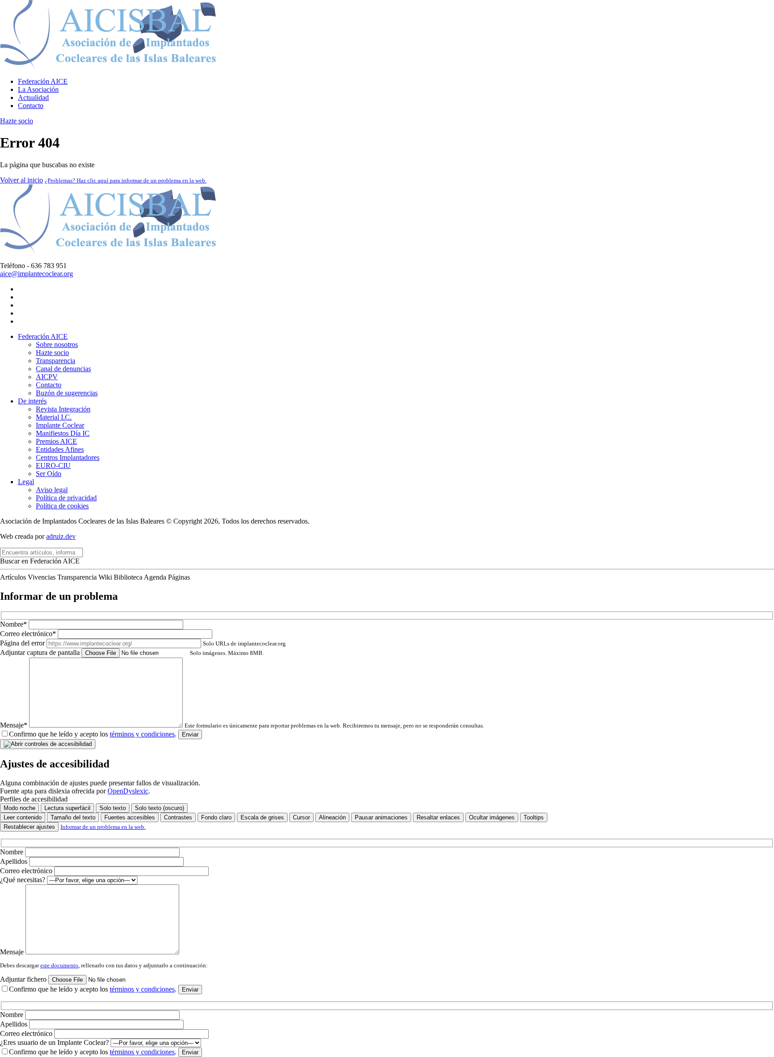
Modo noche (19, 808)
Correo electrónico (27, 871)
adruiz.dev (61, 536)
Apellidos (14, 861)
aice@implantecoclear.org (36, 273)
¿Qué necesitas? (23, 880)
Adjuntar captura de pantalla (132, 652)
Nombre (12, 852)
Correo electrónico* (29, 633)
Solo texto (112, 808)
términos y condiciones (142, 734)
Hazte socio (16, 121)
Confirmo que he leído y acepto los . (92, 734)
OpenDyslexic (128, 791)
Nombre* (14, 624)
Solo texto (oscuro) (159, 808)
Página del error (143, 643)
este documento (59, 965)
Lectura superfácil (67, 808)
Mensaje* (242, 725)
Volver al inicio (21, 180)
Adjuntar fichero (24, 979)
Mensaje (13, 952)
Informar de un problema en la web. (103, 826)
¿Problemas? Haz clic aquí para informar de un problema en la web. (125, 180)
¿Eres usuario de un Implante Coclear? (55, 1042)
